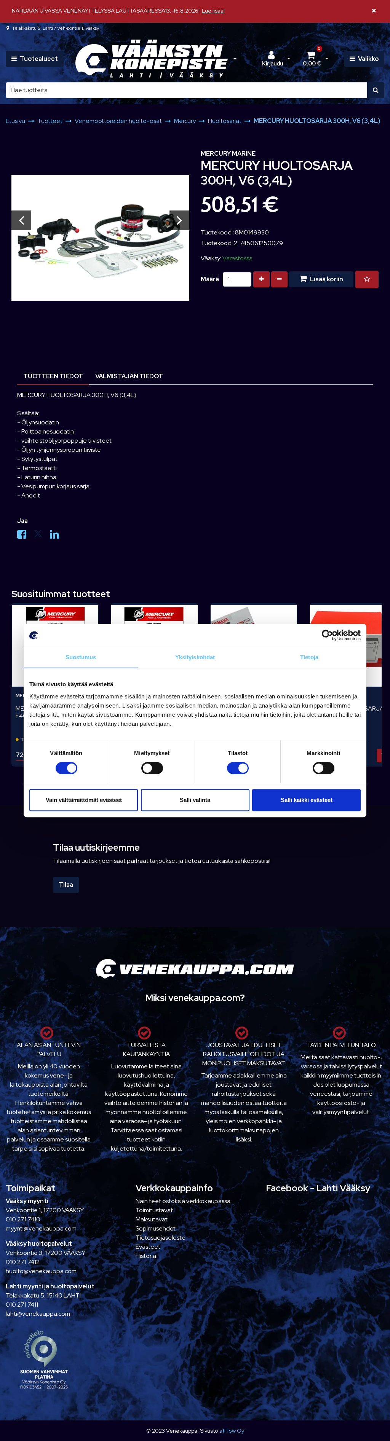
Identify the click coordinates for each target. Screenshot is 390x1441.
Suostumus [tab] (81, 657)
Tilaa (66, 885)
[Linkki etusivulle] (151, 59)
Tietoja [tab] (309, 657)
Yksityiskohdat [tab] (195, 657)
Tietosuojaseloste (160, 1238)
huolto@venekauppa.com (41, 1271)
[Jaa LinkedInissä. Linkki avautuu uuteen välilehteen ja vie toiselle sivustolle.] (57, 536)
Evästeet (148, 1247)
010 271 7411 (22, 1305)
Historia (146, 1256)
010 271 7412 (23, 1262)
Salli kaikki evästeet (306, 800)
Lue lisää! (213, 10)
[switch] (152, 768)
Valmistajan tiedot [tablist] (129, 376)
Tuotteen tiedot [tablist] (53, 376)
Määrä (210, 279)
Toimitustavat (154, 1210)
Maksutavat (152, 1219)
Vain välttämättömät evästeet (84, 800)
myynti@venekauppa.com (41, 1228)
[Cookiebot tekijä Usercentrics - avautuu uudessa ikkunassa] (327, 635)
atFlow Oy (231, 1430)
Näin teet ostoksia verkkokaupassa (183, 1201)
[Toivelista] (367, 279)
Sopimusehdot (156, 1228)
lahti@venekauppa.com (38, 1314)
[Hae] (375, 90)
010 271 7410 (23, 1219)
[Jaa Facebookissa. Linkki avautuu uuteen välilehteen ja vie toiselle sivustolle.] (25, 536)
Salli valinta (195, 800)
